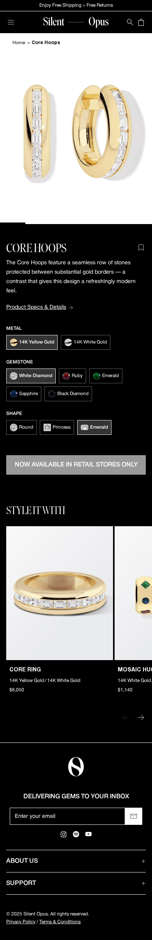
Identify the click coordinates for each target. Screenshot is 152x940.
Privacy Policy (20, 922)
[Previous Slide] (125, 717)
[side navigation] (11, 22)
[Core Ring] (59, 593)
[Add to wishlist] (141, 247)
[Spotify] (76, 834)
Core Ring (25, 670)
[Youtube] (88, 834)
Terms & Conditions (60, 922)
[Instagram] (63, 834)
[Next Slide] (141, 717)
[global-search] (130, 22)
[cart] (141, 22)
